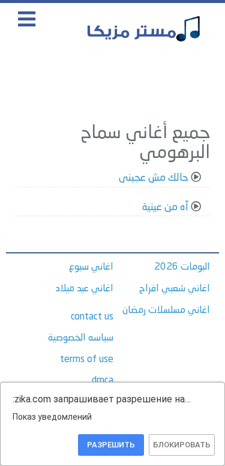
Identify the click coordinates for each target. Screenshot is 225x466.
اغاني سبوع (91, 267)
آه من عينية (165, 207)
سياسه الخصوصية (80, 338)
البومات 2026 (182, 267)
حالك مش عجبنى (153, 178)
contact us (92, 317)
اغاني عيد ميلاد (84, 289)
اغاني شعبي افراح (174, 289)
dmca (102, 381)
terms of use (86, 360)
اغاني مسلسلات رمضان (166, 310)
